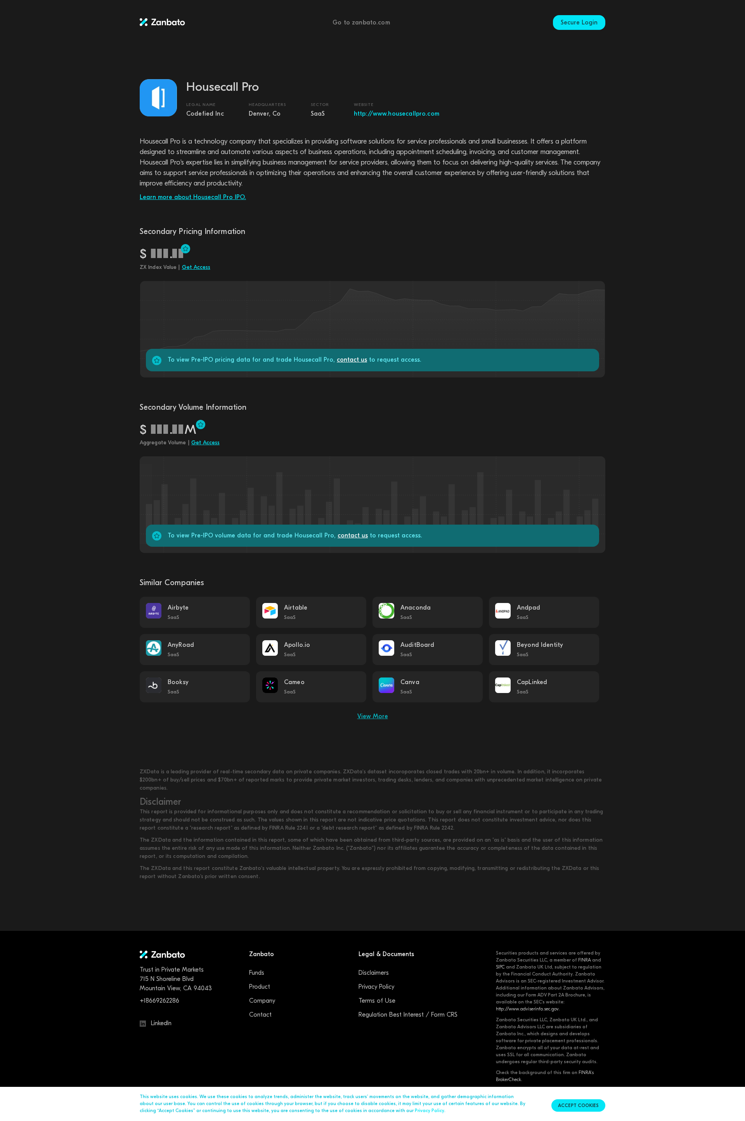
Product (259, 986)
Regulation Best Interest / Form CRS (408, 1014)
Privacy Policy (376, 986)
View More (372, 716)
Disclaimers (374, 972)
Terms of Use (377, 1000)
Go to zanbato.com (361, 22)
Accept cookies (578, 1105)
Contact (260, 1014)
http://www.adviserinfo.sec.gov (527, 1009)
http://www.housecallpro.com (396, 113)
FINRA (584, 960)
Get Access (196, 267)
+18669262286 (159, 1000)
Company (262, 1000)
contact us (352, 359)
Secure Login (579, 22)
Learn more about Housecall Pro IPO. (193, 197)
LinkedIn (160, 1023)
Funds (256, 972)
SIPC (500, 967)
